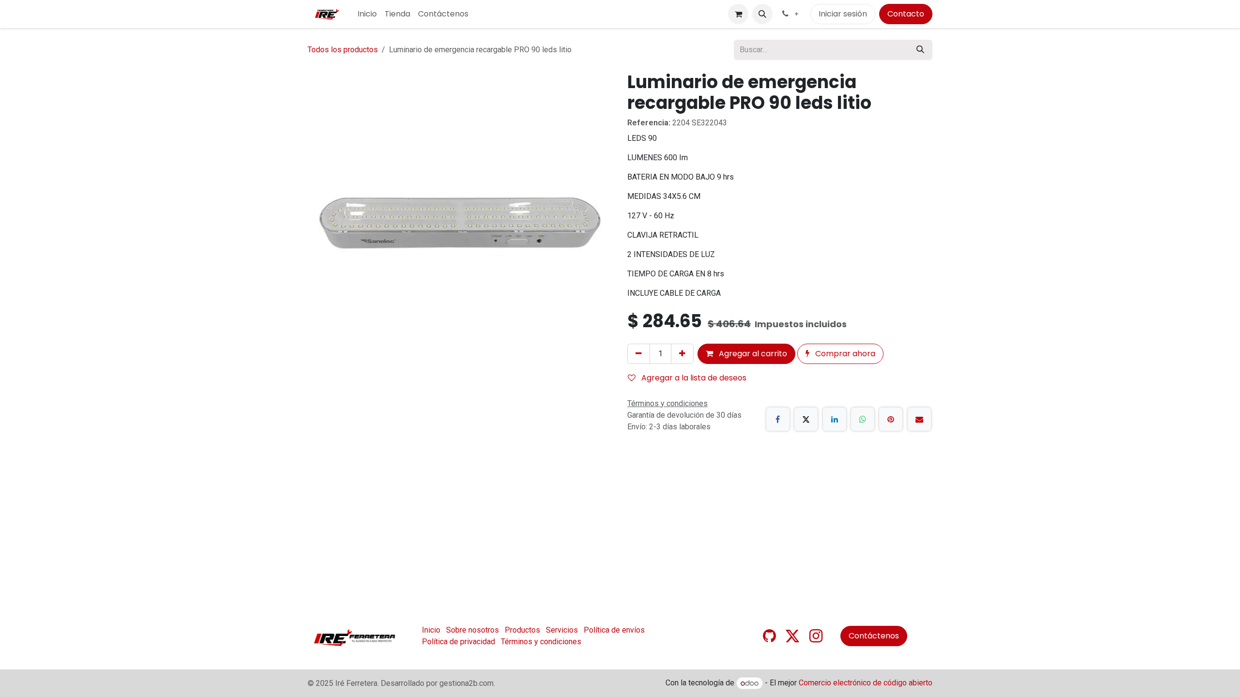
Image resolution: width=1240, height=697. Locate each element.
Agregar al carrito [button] (752, 353)
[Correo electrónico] (919, 419)
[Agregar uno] (682, 354)
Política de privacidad (458, 641)
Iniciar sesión (843, 13)
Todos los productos (343, 49)
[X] (806, 419)
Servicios (562, 630)
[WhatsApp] (862, 419)
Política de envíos (614, 630)
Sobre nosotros (472, 630)
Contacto (905, 13)
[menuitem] (367, 14)
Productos (522, 630)
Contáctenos (874, 635)
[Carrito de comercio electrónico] (738, 14)
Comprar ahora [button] (844, 353)
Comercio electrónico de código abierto (865, 683)
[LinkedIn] (834, 419)
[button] (762, 14)
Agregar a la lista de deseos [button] (692, 377)
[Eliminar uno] (638, 354)
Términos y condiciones (541, 641)
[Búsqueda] (920, 50)
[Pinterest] (890, 419)
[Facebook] (778, 419)
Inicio (431, 630)
